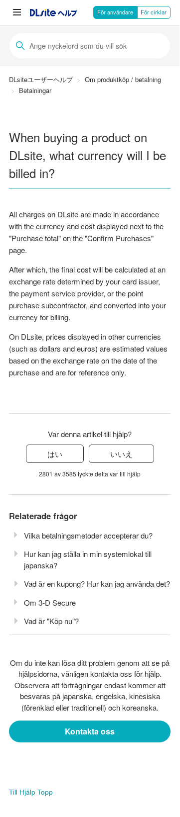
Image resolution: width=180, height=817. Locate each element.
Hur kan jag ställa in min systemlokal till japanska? (88, 559)
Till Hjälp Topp (31, 792)
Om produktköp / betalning (123, 79)
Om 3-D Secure (50, 602)
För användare (115, 12)
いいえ (121, 454)
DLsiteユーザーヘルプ (41, 79)
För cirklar (154, 12)
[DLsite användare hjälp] (53, 13)
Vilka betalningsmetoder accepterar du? (88, 535)
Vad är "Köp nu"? (51, 621)
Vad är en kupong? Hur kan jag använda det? (97, 583)
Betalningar (35, 90)
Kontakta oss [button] (90, 731)
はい (54, 454)
